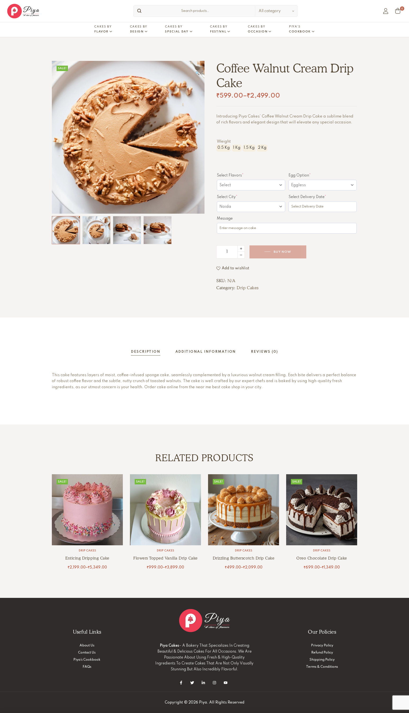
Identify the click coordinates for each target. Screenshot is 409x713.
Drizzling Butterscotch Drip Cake (243, 558)
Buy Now (282, 251)
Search (138, 11)
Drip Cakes (247, 287)
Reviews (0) (264, 351)
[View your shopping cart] (397, 11)
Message (225, 219)
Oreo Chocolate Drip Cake (321, 558)
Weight (224, 142)
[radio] (223, 148)
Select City (236, 197)
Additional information (205, 351)
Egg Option (308, 175)
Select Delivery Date (316, 197)
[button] (197, 71)
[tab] (145, 352)
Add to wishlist (235, 268)
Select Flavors (239, 175)
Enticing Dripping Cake (87, 558)
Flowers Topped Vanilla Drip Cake (165, 558)
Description (145, 351)
